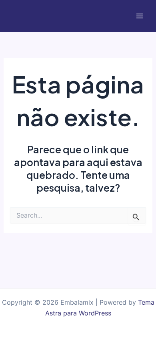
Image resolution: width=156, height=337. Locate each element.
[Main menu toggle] (139, 16)
